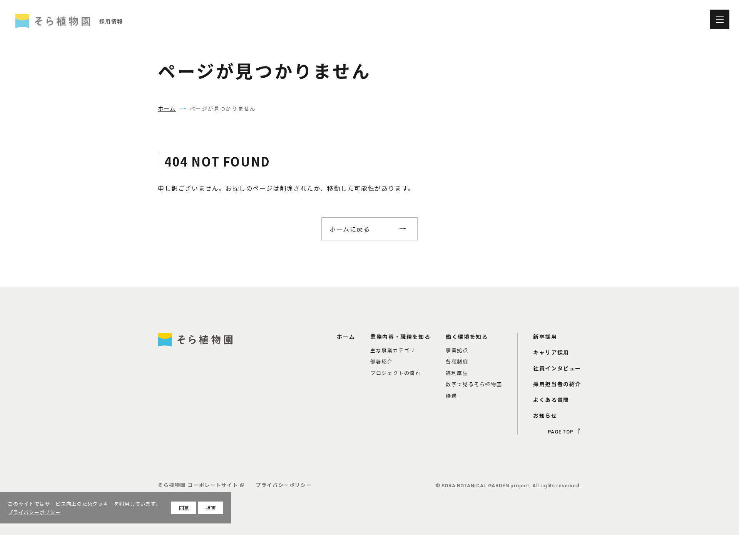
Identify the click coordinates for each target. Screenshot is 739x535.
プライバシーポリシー (34, 512)
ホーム (167, 108)
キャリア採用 (658, 19)
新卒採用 (558, 19)
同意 (184, 508)
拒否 (211, 508)
